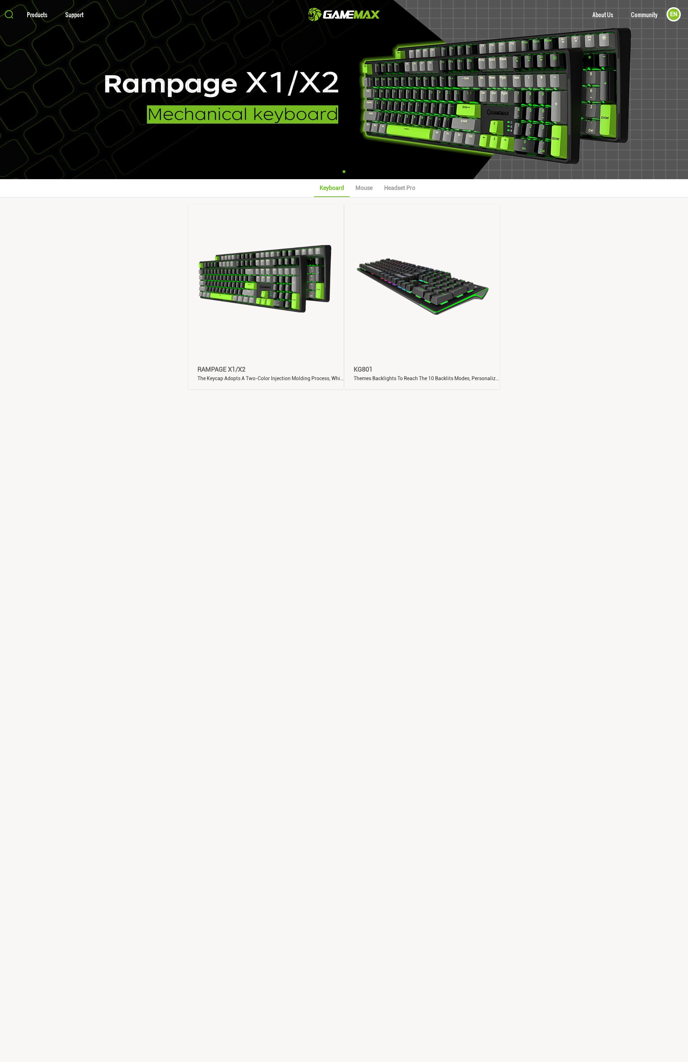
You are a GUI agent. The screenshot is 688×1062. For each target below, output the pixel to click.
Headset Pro (399, 188)
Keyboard (332, 188)
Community (644, 14)
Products (37, 14)
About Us (602, 14)
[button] (344, 171)
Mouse (364, 188)
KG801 (363, 369)
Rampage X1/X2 (221, 369)
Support (74, 14)
